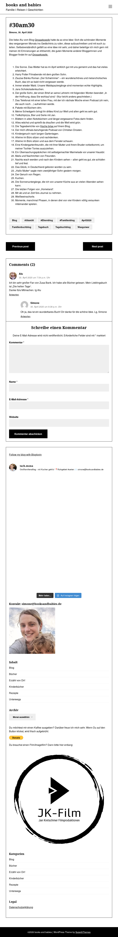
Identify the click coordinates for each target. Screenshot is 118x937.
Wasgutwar (83, 227)
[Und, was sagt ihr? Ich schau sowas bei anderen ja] (84, 576)
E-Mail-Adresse (18, 399)
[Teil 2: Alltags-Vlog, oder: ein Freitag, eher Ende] (84, 518)
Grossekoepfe (42, 40)
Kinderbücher (16, 686)
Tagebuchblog (63, 227)
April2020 (86, 220)
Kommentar (16, 342)
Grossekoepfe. (40, 54)
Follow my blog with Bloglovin (25, 454)
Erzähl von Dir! (17, 680)
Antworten (14, 294)
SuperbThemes (82, 932)
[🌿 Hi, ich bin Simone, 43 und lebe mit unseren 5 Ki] (33, 518)
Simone (34, 303)
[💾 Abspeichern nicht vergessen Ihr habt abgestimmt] (33, 576)
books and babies (23, 5)
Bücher (13, 674)
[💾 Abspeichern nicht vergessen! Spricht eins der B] (33, 489)
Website (13, 417)
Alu (21, 273)
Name (13, 381)
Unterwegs (15, 699)
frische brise (47, 126)
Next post (97, 246)
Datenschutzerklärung (21, 907)
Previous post (20, 246)
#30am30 (29, 220)
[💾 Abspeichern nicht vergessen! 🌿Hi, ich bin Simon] (84, 489)
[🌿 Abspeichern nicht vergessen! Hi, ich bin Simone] (84, 547)
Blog (14, 220)
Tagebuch (43, 227)
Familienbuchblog (21, 227)
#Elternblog (47, 220)
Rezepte (13, 693)
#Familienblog (67, 220)
